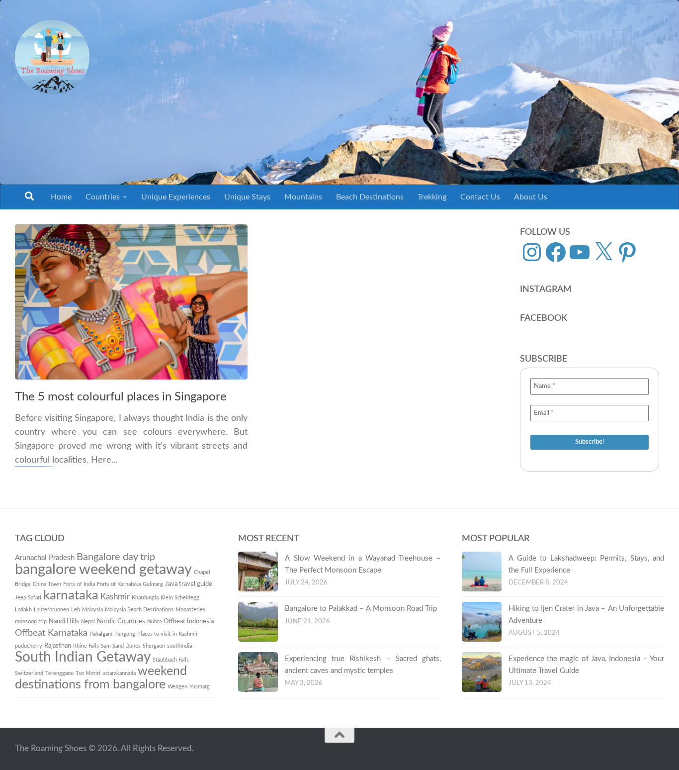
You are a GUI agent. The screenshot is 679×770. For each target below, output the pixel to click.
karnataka (70, 595)
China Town (47, 584)
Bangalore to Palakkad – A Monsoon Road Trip (361, 608)
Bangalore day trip (116, 557)
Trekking (432, 197)
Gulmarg (153, 584)
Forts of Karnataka (119, 584)
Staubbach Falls (171, 660)
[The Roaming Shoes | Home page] (52, 57)
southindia (179, 646)
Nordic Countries (121, 621)
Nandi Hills (64, 621)
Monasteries (190, 609)
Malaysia (92, 609)
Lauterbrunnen (51, 609)
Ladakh (23, 609)
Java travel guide (188, 583)
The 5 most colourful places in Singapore (121, 397)
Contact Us (480, 197)
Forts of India (79, 584)
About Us (530, 197)
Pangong (124, 634)
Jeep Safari (28, 597)
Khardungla (145, 597)
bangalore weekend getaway (103, 569)
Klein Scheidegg (180, 597)
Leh (75, 609)
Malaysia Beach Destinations (139, 609)
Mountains (303, 197)
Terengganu (59, 673)
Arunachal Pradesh (45, 558)
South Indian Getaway (83, 657)
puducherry (28, 646)
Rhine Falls (86, 646)
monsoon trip (31, 621)
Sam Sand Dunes (121, 646)
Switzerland (29, 673)
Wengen (177, 686)
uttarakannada (119, 673)
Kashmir (115, 596)
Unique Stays (247, 197)
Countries (102, 197)
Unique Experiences (175, 197)
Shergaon (154, 646)
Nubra (154, 621)
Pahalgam (100, 634)
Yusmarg (199, 686)
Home (61, 197)
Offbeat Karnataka (51, 633)
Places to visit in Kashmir (167, 634)
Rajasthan (57, 645)
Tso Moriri (88, 673)
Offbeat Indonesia (189, 621)
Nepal (88, 621)
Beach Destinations (370, 197)
